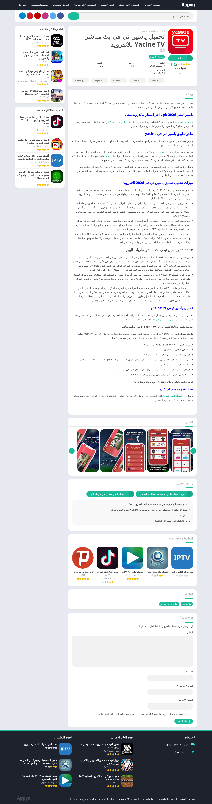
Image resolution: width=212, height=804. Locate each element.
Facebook (154, 80)
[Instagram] (45, 15)
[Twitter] (53, 15)
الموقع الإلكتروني (185, 699)
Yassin (108, 156)
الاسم (189, 671)
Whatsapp (79, 80)
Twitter (136, 80)
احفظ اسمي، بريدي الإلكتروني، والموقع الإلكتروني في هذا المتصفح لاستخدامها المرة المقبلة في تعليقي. (143, 714)
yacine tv (186, 604)
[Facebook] (60, 15)
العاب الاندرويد (107, 4)
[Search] (74, 16)
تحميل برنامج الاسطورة (152, 151)
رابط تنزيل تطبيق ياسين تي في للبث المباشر (162, 494)
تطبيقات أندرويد (149, 30)
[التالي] (71, 450)
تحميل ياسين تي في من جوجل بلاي (108, 494)
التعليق (189, 632)
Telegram (98, 80)
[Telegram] (22, 15)
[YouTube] (37, 15)
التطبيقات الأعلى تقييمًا (129, 4)
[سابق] (193, 450)
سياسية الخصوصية (39, 4)
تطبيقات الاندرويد (152, 4)
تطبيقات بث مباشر (169, 604)
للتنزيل (178, 58)
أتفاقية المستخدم (61, 4)
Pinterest (117, 80)
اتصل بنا (22, 4)
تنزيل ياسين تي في (165, 319)
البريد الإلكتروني (185, 685)
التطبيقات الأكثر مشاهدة (85, 4)
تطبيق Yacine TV (118, 122)
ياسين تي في (186, 122)
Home (162, 30)
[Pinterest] (30, 15)
